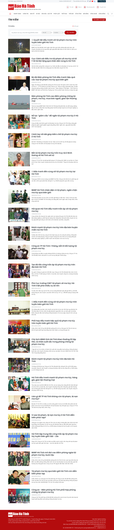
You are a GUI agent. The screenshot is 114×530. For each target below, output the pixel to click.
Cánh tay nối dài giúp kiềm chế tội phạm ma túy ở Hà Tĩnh (54, 135)
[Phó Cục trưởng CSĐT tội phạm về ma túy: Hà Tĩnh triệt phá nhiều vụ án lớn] (19, 289)
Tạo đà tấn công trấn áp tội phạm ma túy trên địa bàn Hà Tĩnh (53, 266)
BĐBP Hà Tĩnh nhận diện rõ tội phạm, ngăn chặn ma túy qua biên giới (54, 191)
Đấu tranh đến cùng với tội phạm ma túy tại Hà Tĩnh (53, 172)
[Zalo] (94, 1)
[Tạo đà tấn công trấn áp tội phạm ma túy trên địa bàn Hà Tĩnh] (19, 271)
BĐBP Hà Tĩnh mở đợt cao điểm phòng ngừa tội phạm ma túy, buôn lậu (54, 453)
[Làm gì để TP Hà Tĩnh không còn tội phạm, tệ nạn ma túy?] (19, 402)
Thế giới (71, 13)
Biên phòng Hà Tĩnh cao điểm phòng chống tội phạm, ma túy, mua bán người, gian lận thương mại (54, 98)
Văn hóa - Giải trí (46, 13)
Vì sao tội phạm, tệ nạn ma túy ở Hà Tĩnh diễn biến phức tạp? (53, 416)
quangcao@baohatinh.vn (89, 527)
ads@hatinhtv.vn (101, 527)
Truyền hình (103, 7)
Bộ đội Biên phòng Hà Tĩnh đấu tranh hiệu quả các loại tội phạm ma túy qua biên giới (53, 78)
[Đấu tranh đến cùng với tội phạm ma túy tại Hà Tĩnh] (19, 177)
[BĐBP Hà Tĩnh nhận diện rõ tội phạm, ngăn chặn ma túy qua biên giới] (19, 196)
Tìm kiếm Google (99, 20)
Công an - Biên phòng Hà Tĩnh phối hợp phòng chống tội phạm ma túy (54, 491)
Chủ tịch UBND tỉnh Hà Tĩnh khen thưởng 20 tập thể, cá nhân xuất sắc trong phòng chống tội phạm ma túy (54, 341)
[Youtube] (92, 1)
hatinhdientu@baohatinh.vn (98, 524)
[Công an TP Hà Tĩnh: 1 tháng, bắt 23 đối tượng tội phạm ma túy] (19, 252)
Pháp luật (57, 13)
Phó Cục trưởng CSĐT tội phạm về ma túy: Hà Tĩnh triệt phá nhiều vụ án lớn (53, 284)
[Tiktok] (90, 1)
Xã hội (38, 13)
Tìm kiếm (13, 19)
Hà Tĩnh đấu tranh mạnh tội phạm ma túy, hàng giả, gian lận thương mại (54, 378)
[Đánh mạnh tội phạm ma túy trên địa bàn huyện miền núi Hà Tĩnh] (19, 233)
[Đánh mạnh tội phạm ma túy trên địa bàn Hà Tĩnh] (19, 365)
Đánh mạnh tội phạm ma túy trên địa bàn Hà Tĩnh (53, 360)
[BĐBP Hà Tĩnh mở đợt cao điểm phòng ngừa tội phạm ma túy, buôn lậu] (19, 458)
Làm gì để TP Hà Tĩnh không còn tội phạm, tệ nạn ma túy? (55, 397)
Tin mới (71, 7)
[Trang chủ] (10, 14)
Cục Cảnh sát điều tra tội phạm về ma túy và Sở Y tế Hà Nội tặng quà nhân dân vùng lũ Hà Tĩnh (54, 60)
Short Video (17, 13)
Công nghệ (93, 13)
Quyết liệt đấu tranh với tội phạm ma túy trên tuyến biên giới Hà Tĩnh (54, 41)
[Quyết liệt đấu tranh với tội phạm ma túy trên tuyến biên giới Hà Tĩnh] (19, 46)
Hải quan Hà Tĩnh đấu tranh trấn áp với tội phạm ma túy (55, 210)
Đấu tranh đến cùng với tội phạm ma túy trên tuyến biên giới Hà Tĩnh (54, 303)
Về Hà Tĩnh (78, 13)
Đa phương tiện (91, 7)
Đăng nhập (102, 1)
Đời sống (86, 13)
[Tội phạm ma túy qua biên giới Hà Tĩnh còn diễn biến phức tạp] (19, 477)
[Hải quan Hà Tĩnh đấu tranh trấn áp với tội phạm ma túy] (19, 215)
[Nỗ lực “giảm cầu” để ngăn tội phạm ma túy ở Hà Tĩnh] (19, 122)
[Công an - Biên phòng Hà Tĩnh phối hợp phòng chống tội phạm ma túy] (19, 496)
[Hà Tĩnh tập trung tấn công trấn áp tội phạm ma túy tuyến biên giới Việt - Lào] (19, 440)
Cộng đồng (102, 13)
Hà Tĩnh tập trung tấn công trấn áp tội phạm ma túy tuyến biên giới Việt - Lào (55, 435)
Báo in (80, 7)
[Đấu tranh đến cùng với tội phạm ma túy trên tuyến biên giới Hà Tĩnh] (19, 308)
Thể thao (64, 13)
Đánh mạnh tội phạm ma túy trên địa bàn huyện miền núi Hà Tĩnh (55, 228)
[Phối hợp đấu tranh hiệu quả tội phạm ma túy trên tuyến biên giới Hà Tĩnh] (19, 327)
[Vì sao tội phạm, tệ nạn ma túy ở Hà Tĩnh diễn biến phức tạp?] (19, 421)
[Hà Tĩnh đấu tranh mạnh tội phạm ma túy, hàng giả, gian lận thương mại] (19, 383)
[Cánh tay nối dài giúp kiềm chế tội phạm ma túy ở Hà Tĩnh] (19, 140)
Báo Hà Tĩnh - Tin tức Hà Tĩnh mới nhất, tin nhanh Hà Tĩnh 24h (25, 7)
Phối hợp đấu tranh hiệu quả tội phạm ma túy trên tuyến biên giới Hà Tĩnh (53, 322)
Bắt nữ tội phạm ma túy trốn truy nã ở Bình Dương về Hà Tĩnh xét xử (52, 154)
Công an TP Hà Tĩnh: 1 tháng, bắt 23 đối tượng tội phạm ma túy (54, 247)
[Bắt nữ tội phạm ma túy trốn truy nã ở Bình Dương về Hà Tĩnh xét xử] (19, 159)
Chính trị (25, 13)
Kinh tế (32, 13)
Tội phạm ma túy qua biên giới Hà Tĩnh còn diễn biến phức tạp (54, 472)
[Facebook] (87, 1)
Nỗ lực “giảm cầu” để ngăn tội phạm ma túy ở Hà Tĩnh (55, 117)
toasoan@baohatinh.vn (100, 526)
